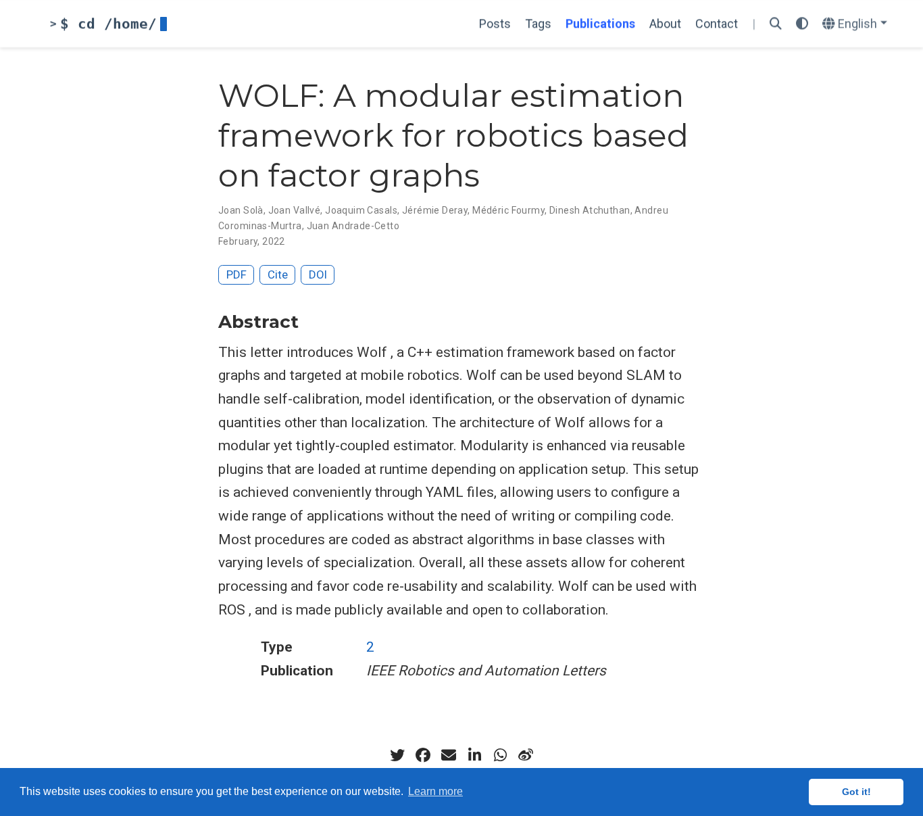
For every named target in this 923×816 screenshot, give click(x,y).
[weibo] (526, 755)
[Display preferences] (802, 24)
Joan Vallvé (294, 210)
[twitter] (397, 755)
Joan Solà (241, 210)
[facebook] (423, 755)
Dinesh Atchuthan (589, 210)
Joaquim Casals (361, 210)
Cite (278, 274)
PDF (236, 274)
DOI (318, 274)
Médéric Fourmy (508, 210)
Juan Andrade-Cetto (353, 225)
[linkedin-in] (474, 755)
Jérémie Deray (435, 210)
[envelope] (449, 755)
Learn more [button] (435, 791)
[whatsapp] (500, 755)
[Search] (776, 24)
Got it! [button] (856, 791)
